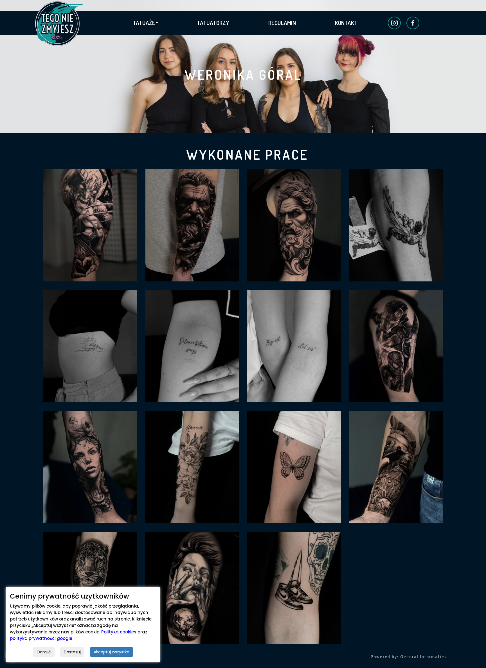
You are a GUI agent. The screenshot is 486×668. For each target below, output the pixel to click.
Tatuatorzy (213, 22)
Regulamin (282, 22)
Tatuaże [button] (144, 22)
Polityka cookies (118, 632)
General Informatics (423, 656)
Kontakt (346, 22)
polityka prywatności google (41, 638)
